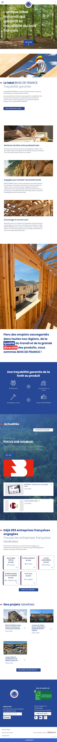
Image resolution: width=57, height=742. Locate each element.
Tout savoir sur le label (13, 108)
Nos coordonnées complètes (42, 710)
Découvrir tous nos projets (27, 670)
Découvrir (28, 42)
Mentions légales (6, 729)
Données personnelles (7, 732)
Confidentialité (5, 735)
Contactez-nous (42, 713)
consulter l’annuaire (28, 590)
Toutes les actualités (42, 430)
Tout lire (8, 455)
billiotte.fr (51, 732)
